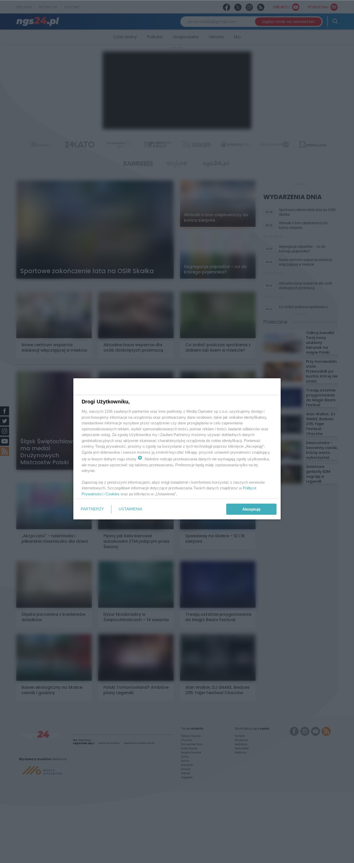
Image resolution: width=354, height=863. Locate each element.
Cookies (112, 494)
